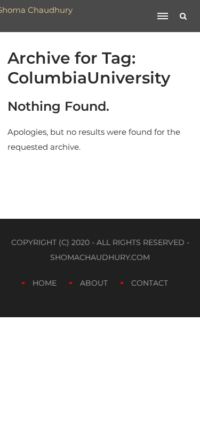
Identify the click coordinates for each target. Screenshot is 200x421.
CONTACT (149, 283)
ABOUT (94, 283)
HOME (45, 283)
